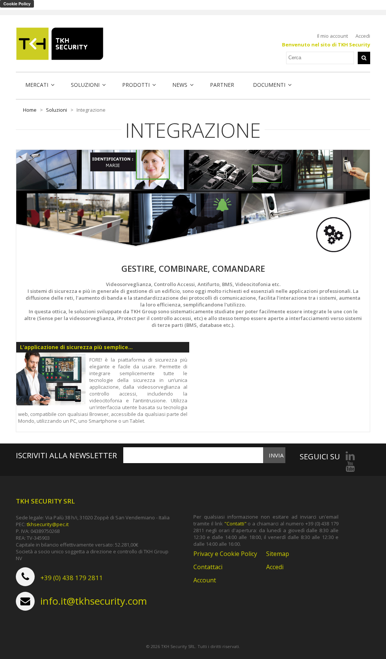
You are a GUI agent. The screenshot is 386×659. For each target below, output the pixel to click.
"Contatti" (235, 523)
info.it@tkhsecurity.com (93, 601)
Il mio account (332, 35)
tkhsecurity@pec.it (48, 524)
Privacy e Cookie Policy (225, 554)
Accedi (362, 35)
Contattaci (207, 567)
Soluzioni (56, 109)
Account (204, 580)
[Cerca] (364, 58)
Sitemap (277, 554)
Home (30, 109)
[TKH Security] (60, 43)
